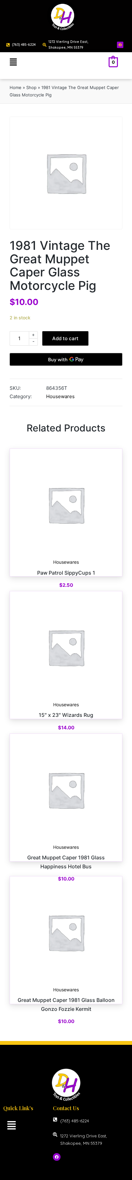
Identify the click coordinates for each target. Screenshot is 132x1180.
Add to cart (65, 338)
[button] (13, 62)
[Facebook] (120, 45)
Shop (31, 87)
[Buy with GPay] (66, 359)
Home (15, 87)
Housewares (60, 396)
